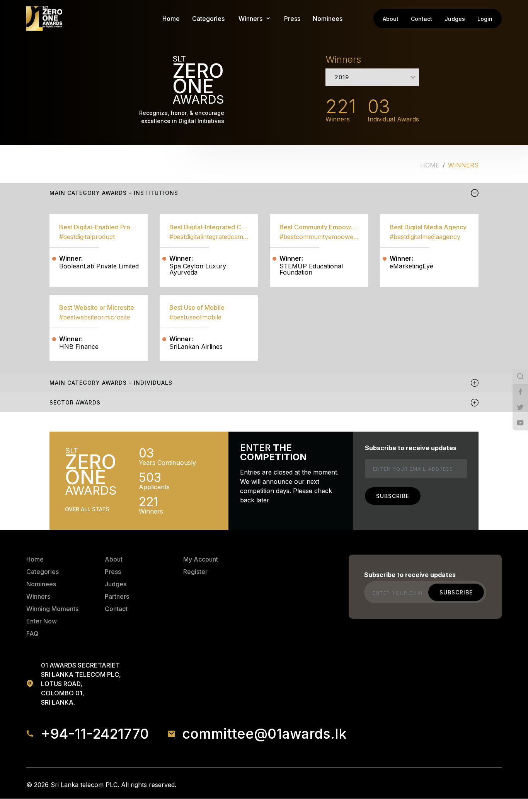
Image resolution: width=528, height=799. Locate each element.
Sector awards (74, 402)
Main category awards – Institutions (113, 193)
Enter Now (41, 621)
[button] (250, 18)
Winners (38, 596)
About (391, 18)
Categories (208, 18)
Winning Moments (52, 609)
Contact (421, 18)
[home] (44, 18)
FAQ (32, 633)
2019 (342, 77)
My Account (200, 559)
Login (484, 18)
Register (195, 571)
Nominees (327, 18)
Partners (117, 596)
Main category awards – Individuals (110, 382)
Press (292, 18)
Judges (455, 18)
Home (171, 18)
